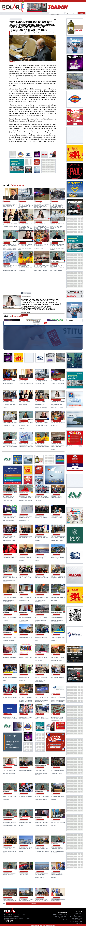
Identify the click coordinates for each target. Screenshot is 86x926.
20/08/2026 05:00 (8, 694)
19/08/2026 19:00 (57, 793)
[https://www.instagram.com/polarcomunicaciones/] (23, 9)
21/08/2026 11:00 (39, 263)
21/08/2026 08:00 (8, 514)
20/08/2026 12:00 (8, 654)
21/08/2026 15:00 (55, 201)
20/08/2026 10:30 (41, 654)
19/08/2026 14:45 (57, 845)
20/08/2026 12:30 (57, 634)
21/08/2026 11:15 (23, 263)
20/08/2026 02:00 (57, 694)
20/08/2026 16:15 (41, 594)
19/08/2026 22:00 (57, 714)
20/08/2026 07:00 (41, 674)
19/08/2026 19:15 (41, 793)
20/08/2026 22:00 (41, 554)
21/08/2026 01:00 (57, 534)
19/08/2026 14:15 (8, 871)
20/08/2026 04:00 (25, 694)
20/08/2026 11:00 (25, 654)
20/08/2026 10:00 (57, 654)
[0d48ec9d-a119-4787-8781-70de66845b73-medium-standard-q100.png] (11, 10)
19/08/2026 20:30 (41, 767)
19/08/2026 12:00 (57, 871)
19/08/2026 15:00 (41, 845)
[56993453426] (23, 3)
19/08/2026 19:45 (8, 793)
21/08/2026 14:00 (23, 222)
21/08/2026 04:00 (8, 534)
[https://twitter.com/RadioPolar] (23, 6)
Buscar (81, 13)
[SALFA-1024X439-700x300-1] (37, 11)
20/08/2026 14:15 (8, 634)
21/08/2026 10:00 (41, 494)
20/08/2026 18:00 (57, 574)
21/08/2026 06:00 (41, 514)
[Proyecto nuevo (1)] (58, 11)
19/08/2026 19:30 (25, 793)
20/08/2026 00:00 (25, 714)
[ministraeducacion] (12, 308)
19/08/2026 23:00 (41, 714)
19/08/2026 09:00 (57, 897)
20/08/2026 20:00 (25, 574)
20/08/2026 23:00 (25, 554)
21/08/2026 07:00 (25, 514)
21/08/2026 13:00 (55, 222)
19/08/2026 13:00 (41, 871)
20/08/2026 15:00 (41, 614)
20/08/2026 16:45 (25, 594)
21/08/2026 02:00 (41, 534)
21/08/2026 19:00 (8, 378)
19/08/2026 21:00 (25, 767)
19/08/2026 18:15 (41, 819)
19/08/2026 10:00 (41, 897)
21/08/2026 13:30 (39, 222)
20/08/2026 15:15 (25, 614)
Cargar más (33, 903)
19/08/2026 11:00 (8, 897)
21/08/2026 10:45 (55, 263)
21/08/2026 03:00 (25, 534)
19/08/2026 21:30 (8, 767)
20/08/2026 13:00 (25, 634)
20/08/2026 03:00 (41, 694)
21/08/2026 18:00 (7, 201)
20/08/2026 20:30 (8, 574)
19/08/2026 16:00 (25, 845)
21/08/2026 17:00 (23, 201)
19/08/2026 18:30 (25, 819)
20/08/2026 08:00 (25, 674)
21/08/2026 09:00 (57, 494)
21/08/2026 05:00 (57, 514)
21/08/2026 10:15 (25, 494)
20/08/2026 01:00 (8, 714)
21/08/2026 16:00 (39, 201)
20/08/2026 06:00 (57, 674)
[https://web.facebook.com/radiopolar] (23, 4)
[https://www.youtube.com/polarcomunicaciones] (23, 10)
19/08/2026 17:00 (8, 845)
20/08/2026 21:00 (57, 554)
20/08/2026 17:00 (8, 594)
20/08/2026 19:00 (41, 574)
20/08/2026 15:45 (8, 614)
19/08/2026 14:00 (25, 871)
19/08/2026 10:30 (25, 897)
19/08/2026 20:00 (57, 767)
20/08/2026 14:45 (57, 614)
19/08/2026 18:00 (57, 819)
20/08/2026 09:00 (8, 674)
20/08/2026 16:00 (57, 594)
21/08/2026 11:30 (7, 263)
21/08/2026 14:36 (7, 222)
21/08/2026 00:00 (8, 554)
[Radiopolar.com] (1, 13)
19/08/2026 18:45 (8, 819)
